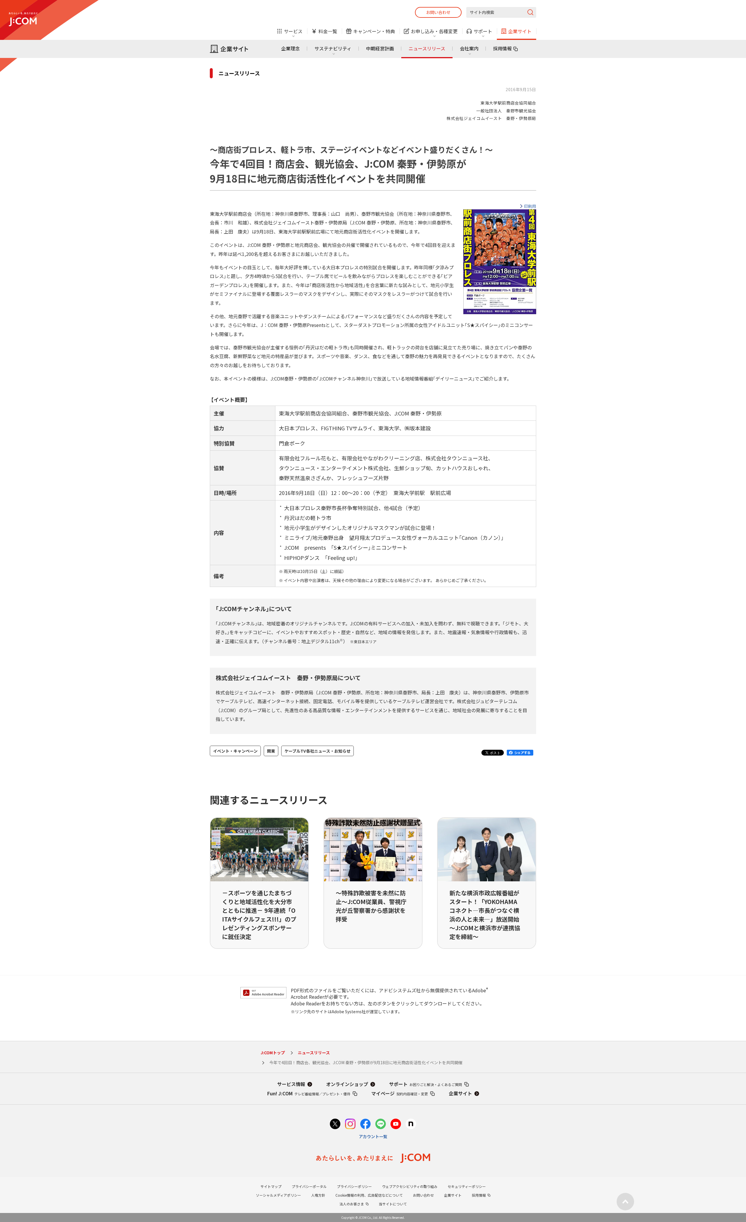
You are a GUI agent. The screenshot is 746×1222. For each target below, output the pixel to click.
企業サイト (460, 1093)
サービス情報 (291, 1083)
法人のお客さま (351, 1203)
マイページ (399, 1093)
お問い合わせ (438, 12)
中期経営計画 (380, 48)
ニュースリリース (427, 48)
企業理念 (290, 48)
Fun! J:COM (308, 1093)
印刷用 (530, 206)
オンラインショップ (347, 1083)
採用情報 (502, 48)
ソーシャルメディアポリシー (278, 1195)
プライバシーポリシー (354, 1186)
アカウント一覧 (373, 1136)
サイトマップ (271, 1186)
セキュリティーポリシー (467, 1186)
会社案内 (469, 48)
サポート (425, 1083)
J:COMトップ (273, 1052)
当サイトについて (393, 1203)
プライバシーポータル (309, 1186)
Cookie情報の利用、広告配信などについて (369, 1195)
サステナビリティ (332, 48)
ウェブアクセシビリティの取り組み (409, 1186)
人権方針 (318, 1195)
